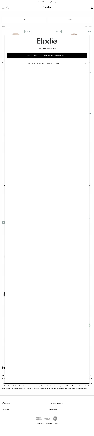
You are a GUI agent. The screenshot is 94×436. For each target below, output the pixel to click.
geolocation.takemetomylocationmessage (47, 55)
